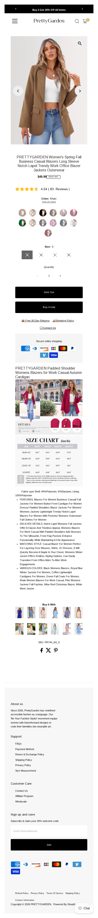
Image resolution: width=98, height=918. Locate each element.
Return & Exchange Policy (29, 754)
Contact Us (21, 790)
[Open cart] (85, 21)
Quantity (49, 267)
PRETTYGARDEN (41, 904)
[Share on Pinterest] (56, 651)
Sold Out (49, 292)
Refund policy (21, 893)
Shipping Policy (23, 760)
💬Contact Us (48, 328)
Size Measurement (25, 770)
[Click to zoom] (80, 43)
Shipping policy (72, 893)
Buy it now (49, 307)
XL (71, 255)
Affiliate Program (24, 796)
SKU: (41, 642)
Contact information (24, 900)
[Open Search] (77, 21)
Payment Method (24, 749)
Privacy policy (37, 893)
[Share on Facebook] (42, 651)
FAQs (18, 743)
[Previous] (16, 9)
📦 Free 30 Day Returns (35, 320)
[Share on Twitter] (49, 651)
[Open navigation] (15, 21)
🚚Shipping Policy (63, 320)
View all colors (49, 202)
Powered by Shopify (64, 904)
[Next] (82, 9)
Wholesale (21, 801)
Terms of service (54, 893)
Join (49, 844)
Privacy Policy (23, 765)
